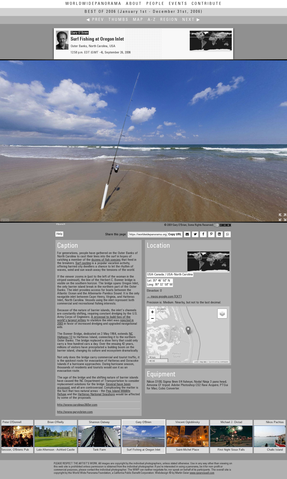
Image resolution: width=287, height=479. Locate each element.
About (134, 4)
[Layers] (222, 313)
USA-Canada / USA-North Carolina (170, 274)
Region (169, 20)
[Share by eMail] (187, 234)
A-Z (152, 20)
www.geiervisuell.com (202, 473)
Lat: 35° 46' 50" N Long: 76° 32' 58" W (159, 282)
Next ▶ (191, 20)
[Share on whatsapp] (227, 234)
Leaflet (196, 362)
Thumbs (118, 20)
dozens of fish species (106, 260)
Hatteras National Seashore (96, 394)
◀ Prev (95, 20)
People (155, 4)
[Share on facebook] (203, 234)
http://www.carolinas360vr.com (77, 405)
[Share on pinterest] (211, 234)
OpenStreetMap (214, 362)
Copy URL (175, 234)
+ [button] (152, 312)
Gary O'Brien (79, 32)
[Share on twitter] (195, 234)
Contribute (207, 4)
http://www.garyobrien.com (75, 412)
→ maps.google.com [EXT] (164, 296)
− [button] (152, 318)
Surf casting (83, 263)
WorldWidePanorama (93, 4)
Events (178, 4)
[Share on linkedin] (219, 234)
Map (138, 20)
